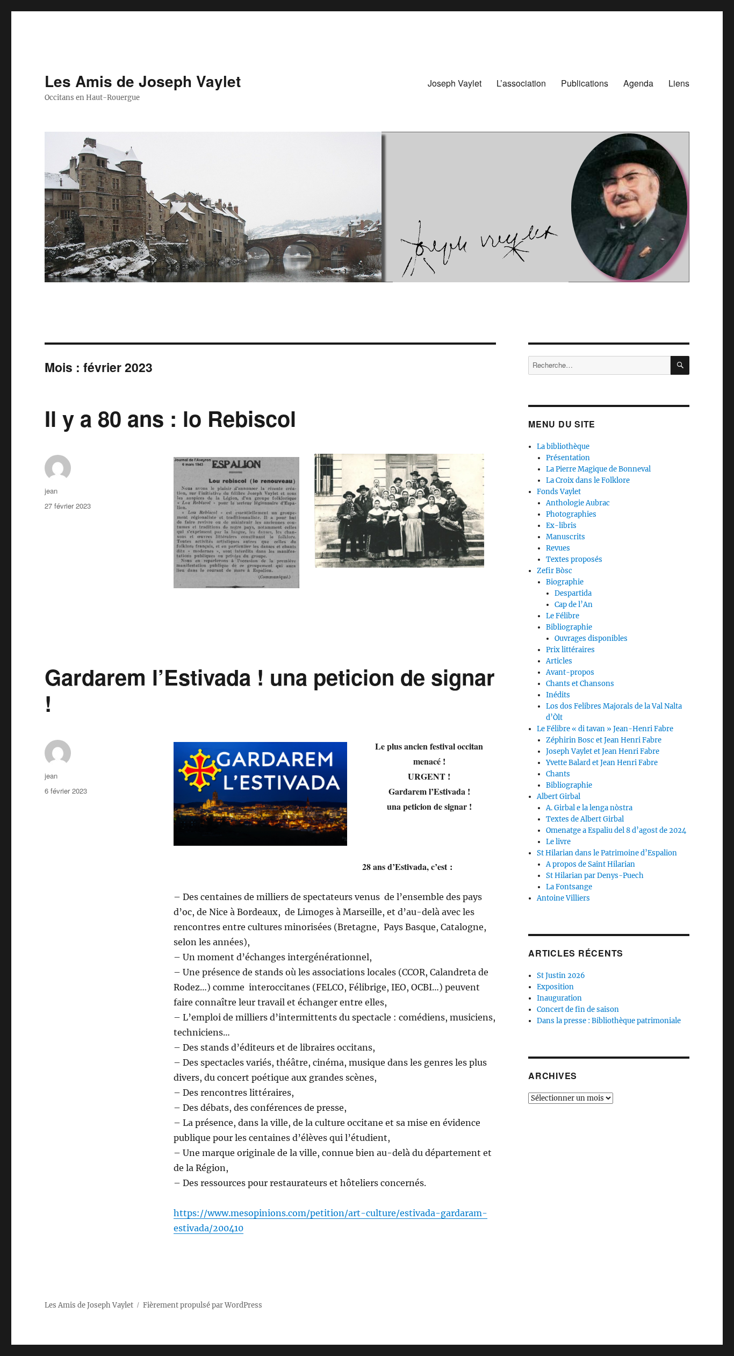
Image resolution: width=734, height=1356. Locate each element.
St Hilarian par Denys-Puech (595, 875)
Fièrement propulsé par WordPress (202, 1305)
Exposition (555, 986)
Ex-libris (561, 525)
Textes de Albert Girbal (585, 819)
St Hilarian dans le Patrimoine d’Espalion (607, 853)
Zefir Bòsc (554, 570)
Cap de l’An (574, 604)
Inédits (558, 695)
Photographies (571, 514)
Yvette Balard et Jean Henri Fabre (602, 762)
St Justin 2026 (561, 975)
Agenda (638, 83)
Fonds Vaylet (559, 491)
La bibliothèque (563, 446)
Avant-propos (570, 672)
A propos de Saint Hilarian (590, 864)
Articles (559, 661)
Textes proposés (574, 559)
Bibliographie (569, 627)
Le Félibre (562, 615)
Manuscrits (565, 536)
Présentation (568, 457)
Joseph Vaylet (454, 83)
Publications (584, 83)
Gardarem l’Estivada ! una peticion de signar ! (270, 689)
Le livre (558, 841)
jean (51, 491)
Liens (678, 83)
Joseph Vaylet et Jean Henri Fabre (602, 751)
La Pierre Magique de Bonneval (598, 469)
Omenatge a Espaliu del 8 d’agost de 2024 (616, 830)
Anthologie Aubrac (578, 503)
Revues (558, 548)
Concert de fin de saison (578, 1009)
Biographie (565, 582)
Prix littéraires (570, 649)
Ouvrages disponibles (591, 638)
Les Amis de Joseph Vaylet (143, 81)
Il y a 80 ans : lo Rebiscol (170, 418)
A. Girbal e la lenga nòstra (589, 807)
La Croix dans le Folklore (588, 480)
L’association (521, 83)
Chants (558, 774)
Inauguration (559, 998)
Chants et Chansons (580, 683)
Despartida (573, 593)
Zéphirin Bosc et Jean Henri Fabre (603, 740)
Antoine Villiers (563, 898)
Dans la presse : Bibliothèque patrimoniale (609, 1020)
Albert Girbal (558, 796)
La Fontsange (569, 886)
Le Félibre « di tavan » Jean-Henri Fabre (605, 728)
